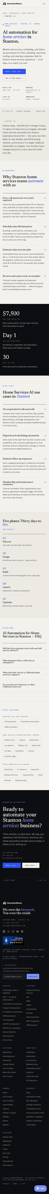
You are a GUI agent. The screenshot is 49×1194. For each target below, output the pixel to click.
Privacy (6, 1184)
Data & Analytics (9, 1032)
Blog (28, 1093)
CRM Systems (31, 1025)
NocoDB (29, 1013)
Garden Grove (9, 740)
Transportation (28, 775)
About (5, 1093)
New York (6, 1153)
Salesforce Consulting (11, 1028)
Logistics (29, 1072)
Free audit (31, 865)
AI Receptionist (10, 722)
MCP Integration (32, 1021)
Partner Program (9, 1113)
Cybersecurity (8, 1036)
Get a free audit (14, 78)
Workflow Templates (34, 1117)
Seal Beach (19, 751)
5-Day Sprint (31, 1125)
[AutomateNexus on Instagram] (13, 931)
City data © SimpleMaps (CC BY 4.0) (19, 1180)
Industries (14, 13)
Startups (7, 780)
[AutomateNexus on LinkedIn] (4, 931)
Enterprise (7, 1060)
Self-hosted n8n (32, 1017)
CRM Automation (10, 727)
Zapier (28, 1005)
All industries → (32, 1080)
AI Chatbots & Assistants (12, 1012)
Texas (5, 1149)
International (8, 1161)
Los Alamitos (9, 745)
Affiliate (6, 1117)
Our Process (8, 1076)
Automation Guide (33, 1097)
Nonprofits (35, 769)
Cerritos (31, 751)
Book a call (11, 865)
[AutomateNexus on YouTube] (17, 931)
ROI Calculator (32, 1101)
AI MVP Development (11, 1024)
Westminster (34, 740)
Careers (6, 1109)
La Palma (7, 751)
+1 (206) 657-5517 (11, 923)
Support (6, 1125)
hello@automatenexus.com (14, 926)
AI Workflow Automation (30, 722)
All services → (8, 1040)
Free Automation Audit (35, 1113)
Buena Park (36, 745)
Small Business (9, 1056)
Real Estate (8, 769)
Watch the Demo (9, 1072)
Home (5, 13)
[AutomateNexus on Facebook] (22, 931)
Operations (7, 1052)
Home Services (28, 13)
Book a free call (14, 71)
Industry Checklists (34, 1121)
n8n (27, 997)
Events (5, 1121)
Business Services (11, 775)
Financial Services (33, 1068)
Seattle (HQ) (7, 1137)
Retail (40, 775)
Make (28, 1001)
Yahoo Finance (31, 111)
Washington (7, 1141)
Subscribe (32, 976)
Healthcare (30, 1052)
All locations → (8, 1165)
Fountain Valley (10, 756)
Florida (5, 1157)
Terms (14, 1184)
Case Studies (8, 1105)
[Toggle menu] (44, 3)
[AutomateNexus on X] (8, 931)
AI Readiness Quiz (33, 1109)
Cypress (22, 740)
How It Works (8, 1068)
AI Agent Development (12, 1008)
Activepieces (31, 1009)
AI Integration (8, 1020)
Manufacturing (20, 780)
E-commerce (22, 769)
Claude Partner (9, 1064)
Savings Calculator (33, 1105)
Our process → (9, 529)
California (6, 1145)
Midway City (23, 745)
